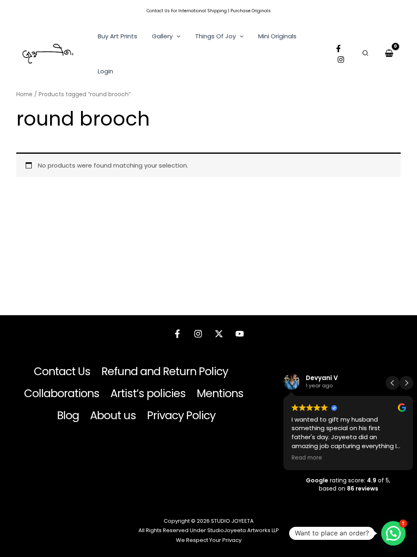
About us (113, 415)
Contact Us (158, 11)
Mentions (220, 393)
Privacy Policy (181, 415)
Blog (68, 415)
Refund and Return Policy (164, 371)
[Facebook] (338, 48)
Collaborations (61, 393)
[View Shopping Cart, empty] (389, 53)
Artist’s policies (148, 393)
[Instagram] (341, 59)
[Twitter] (219, 333)
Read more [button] (307, 458)
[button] (176, 36)
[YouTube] (239, 333)
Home (24, 94)
